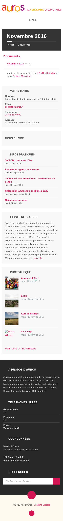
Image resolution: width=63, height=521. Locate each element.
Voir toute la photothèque (20, 349)
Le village (26, 331)
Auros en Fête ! (30, 278)
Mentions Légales (42, 505)
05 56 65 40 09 (13, 114)
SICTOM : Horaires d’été (18, 160)
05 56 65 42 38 (11, 427)
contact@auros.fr (14, 106)
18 (4, 420)
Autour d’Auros (30, 313)
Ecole (24, 295)
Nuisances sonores (16, 200)
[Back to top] (31, 513)
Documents (24, 44)
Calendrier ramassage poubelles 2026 (26, 190)
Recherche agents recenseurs (22, 169)
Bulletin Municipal (22, 76)
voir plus (38, 258)
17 (4, 412)
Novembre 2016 (16, 63)
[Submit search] (56, 481)
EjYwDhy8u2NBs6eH (48, 73)
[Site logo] (31, 10)
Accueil (10, 44)
